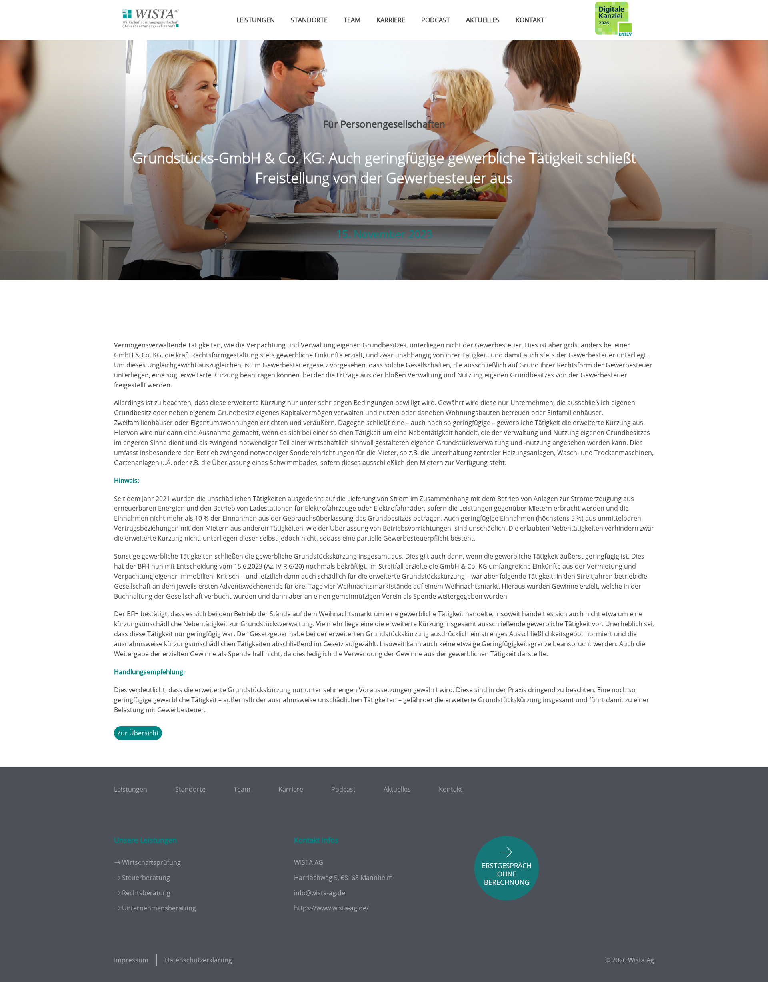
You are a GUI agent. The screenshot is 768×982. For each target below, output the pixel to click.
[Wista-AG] (150, 33)
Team (352, 20)
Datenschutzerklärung (198, 960)
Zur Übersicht (138, 733)
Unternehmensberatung (159, 908)
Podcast (435, 20)
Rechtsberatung (146, 892)
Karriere (390, 20)
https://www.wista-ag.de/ (331, 908)
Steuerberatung (146, 877)
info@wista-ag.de (319, 892)
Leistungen (255, 20)
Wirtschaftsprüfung (151, 862)
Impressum (131, 960)
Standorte (309, 20)
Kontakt (530, 20)
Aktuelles (483, 20)
